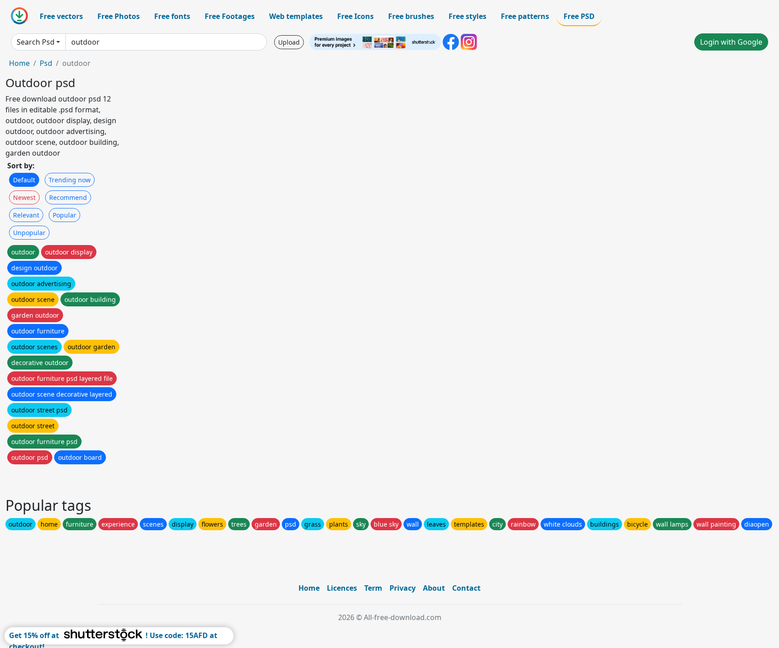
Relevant (26, 215)
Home (19, 63)
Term (373, 588)
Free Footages (230, 16)
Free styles (467, 16)
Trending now (70, 180)
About (434, 588)
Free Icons (355, 16)
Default (24, 180)
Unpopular (29, 232)
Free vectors (61, 16)
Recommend (68, 197)
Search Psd (36, 42)
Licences (342, 588)
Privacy (403, 588)
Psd (46, 63)
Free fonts (172, 16)
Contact (466, 588)
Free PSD (579, 16)
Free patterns (525, 16)
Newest (24, 197)
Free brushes (411, 16)
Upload (289, 42)
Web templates (296, 16)
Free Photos (118, 16)
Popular (64, 215)
